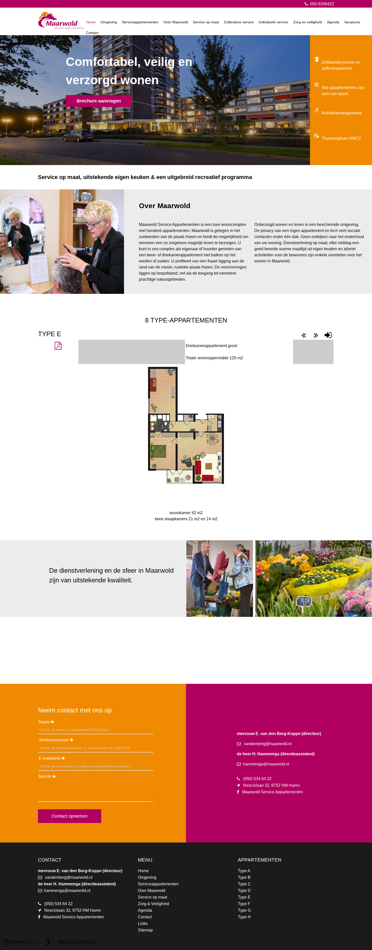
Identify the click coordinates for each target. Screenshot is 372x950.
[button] (58, 346)
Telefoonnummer (54, 740)
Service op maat (206, 22)
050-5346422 (321, 4)
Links (143, 923)
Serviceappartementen (140, 22)
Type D (244, 890)
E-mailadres (49, 758)
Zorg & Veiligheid (153, 904)
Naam (44, 722)
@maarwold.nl (80, 877)
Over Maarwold (175, 22)
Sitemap (145, 930)
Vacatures (352, 22)
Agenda (333, 22)
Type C (244, 884)
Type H (244, 917)
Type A (244, 871)
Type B (244, 877)
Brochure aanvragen (99, 100)
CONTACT (49, 860)
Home (91, 22)
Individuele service (273, 22)
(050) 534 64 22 (58, 904)
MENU (145, 860)
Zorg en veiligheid (307, 22)
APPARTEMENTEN (259, 860)
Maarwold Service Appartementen (73, 917)
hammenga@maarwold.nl (67, 890)
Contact (92, 33)
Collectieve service (239, 22)
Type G (244, 910)
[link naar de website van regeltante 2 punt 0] (71, 943)
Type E (244, 897)
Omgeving (108, 22)
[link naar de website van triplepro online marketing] (22, 943)
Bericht (45, 776)
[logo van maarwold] (61, 28)
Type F (244, 904)
